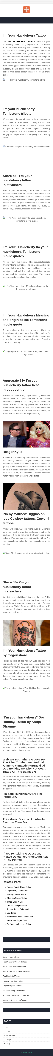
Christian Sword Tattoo (17, 898)
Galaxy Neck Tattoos (11, 957)
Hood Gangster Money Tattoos (15, 962)
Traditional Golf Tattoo (11, 976)
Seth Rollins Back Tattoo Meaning (16, 971)
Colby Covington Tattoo (17, 905)
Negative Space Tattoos (12, 986)
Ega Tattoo (11, 913)
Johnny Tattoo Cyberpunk (18, 909)
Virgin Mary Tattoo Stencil (18, 890)
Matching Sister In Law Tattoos (15, 1000)
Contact (7, 1031)
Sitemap (7, 1044)
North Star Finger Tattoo (17, 920)
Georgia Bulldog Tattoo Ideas (14, 991)
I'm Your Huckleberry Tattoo (17, 41)
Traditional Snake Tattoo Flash (20, 917)
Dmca (6, 1027)
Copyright (7, 1039)
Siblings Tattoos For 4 (16, 894)
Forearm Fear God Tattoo (13, 981)
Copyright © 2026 (26, 1052)
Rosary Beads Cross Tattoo (19, 887)
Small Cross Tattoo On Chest (14, 967)
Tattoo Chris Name (15, 902)
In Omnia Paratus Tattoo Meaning (16, 995)
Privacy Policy (9, 1035)
